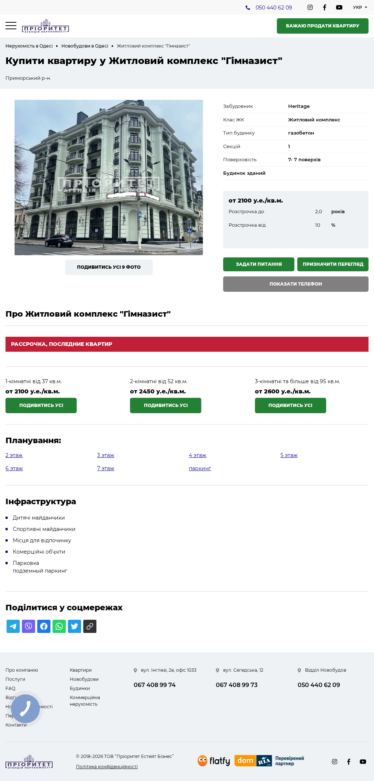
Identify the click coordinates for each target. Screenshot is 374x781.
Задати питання (259, 264)
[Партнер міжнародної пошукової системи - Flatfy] (214, 760)
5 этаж (289, 455)
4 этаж (197, 455)
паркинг (200, 468)
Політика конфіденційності (107, 766)
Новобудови (84, 679)
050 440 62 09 (274, 7)
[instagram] (310, 7)
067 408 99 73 (236, 685)
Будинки (80, 688)
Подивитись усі (41, 405)
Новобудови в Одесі (84, 46)
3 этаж (105, 455)
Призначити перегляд (333, 264)
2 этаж (14, 455)
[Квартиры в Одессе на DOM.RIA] (270, 761)
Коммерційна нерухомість (85, 701)
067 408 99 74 (155, 685)
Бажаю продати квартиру (322, 26)
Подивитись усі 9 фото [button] (109, 267)
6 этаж (14, 468)
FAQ (10, 688)
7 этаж (105, 468)
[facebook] (324, 7)
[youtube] (339, 7)
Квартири (81, 670)
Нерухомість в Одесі (29, 46)
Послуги (15, 679)
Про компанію (21, 670)
